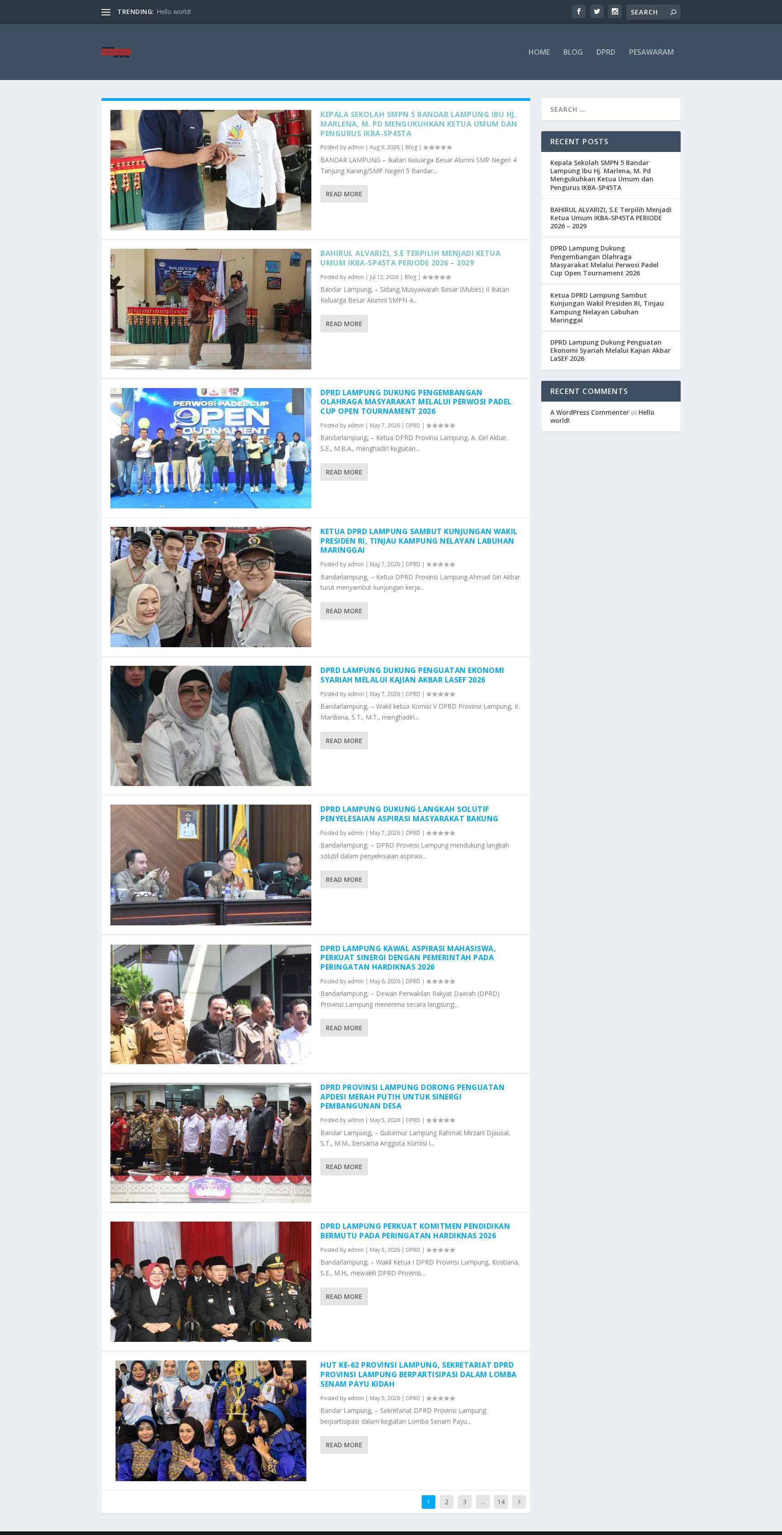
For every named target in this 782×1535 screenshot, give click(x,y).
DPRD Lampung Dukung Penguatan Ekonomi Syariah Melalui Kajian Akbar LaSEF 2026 (412, 675)
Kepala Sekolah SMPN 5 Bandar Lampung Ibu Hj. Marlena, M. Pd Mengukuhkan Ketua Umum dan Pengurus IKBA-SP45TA (419, 123)
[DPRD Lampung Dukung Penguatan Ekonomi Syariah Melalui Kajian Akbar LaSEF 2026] (210, 726)
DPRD (605, 52)
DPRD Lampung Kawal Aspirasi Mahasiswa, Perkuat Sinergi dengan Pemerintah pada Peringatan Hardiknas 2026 (408, 957)
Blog (573, 52)
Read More (344, 194)
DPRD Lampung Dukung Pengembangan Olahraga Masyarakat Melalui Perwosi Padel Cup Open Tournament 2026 (416, 402)
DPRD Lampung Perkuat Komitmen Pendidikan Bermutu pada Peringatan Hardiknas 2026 (415, 1231)
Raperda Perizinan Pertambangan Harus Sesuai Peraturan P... (246, 11)
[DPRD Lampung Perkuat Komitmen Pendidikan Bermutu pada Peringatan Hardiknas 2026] (210, 1282)
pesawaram (651, 52)
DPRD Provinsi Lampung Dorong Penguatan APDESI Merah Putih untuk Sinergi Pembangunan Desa (412, 1096)
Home (539, 52)
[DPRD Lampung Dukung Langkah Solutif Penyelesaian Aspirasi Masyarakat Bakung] (210, 865)
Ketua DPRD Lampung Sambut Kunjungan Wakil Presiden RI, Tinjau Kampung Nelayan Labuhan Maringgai (419, 540)
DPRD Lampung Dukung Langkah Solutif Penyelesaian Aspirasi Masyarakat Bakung (409, 814)
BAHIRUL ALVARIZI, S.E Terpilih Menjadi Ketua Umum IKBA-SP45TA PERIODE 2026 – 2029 (410, 258)
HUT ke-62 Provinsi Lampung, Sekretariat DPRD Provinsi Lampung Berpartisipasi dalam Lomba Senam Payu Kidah (418, 1374)
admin (356, 147)
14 (501, 1501)
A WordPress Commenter (589, 412)
